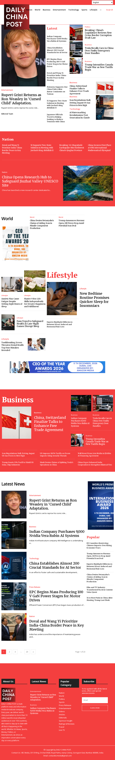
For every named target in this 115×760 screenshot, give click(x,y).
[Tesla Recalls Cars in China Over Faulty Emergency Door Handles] (76, 49)
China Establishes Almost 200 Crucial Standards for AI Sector (57, 50)
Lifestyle (4, 295)
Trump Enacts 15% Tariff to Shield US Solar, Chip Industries (18, 463)
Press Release (34, 587)
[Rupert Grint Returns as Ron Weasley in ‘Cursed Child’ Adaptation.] (23, 56)
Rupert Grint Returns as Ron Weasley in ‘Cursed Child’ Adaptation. (21, 99)
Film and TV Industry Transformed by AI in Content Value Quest (100, 589)
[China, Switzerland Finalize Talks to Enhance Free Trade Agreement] (105, 88)
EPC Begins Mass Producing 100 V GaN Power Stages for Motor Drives (56, 596)
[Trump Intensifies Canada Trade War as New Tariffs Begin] (76, 66)
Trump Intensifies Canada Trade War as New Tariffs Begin (99, 67)
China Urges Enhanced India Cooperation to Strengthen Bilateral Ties (95, 463)
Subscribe (95, 708)
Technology (75, 109)
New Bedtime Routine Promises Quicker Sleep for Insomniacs (94, 299)
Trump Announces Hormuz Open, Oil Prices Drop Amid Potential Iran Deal (71, 223)
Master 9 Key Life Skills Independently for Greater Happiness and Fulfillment (34, 303)
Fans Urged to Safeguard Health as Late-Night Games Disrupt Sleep (30, 324)
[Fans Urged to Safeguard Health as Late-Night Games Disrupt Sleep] (8, 322)
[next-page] (33, 651)
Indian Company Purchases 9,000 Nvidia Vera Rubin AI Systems (57, 38)
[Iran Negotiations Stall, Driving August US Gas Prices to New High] (105, 101)
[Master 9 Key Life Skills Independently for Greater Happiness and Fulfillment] (34, 281)
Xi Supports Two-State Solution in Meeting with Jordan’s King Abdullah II (57, 104)
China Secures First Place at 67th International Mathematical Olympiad (99, 147)
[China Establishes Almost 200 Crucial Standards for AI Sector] (14, 566)
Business (88, 44)
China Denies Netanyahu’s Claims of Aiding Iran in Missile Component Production (42, 224)
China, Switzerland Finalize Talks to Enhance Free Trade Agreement (79, 90)
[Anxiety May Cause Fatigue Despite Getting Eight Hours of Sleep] (12, 284)
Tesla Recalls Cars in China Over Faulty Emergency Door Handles (99, 50)
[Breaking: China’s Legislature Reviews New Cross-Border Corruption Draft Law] (76, 33)
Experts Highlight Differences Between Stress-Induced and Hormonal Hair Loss (60, 324)
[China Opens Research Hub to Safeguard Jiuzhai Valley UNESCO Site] (88, 183)
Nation (4, 172)
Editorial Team (7, 114)
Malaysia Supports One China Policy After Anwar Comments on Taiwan (57, 90)
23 (27, 652)
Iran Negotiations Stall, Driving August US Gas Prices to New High (80, 102)
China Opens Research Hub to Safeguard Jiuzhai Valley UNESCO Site (30, 181)
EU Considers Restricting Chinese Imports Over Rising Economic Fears (99, 545)
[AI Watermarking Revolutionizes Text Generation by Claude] (105, 113)
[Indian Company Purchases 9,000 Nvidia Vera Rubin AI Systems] (81, 403)
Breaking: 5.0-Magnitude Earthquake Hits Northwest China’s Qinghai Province (71, 147)
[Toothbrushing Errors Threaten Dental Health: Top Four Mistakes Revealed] (36, 344)
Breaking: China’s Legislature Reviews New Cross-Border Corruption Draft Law (98, 34)
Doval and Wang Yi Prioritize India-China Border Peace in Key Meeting (56, 76)
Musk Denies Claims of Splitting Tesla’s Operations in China (56, 463)
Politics (87, 27)
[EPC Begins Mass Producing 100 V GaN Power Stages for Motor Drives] (14, 596)
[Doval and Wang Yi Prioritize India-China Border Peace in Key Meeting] (14, 627)
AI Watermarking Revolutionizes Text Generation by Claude (80, 115)
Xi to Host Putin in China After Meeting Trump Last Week (100, 599)
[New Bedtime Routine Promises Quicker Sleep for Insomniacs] (62, 298)
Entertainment (7, 90)
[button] (109, 10)
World (32, 217)
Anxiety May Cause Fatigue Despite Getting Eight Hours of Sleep (11, 303)
